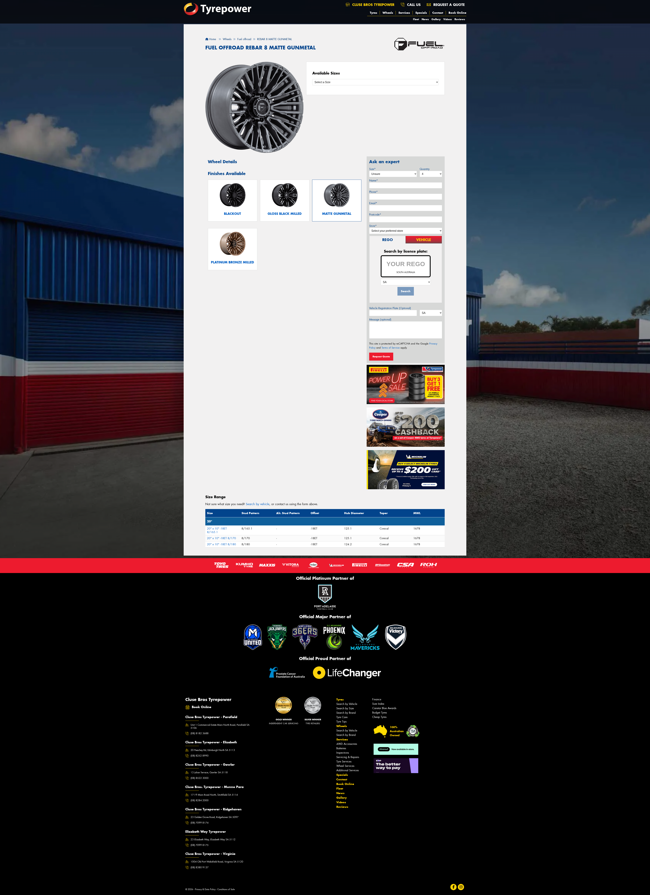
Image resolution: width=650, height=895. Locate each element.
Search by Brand (346, 713)
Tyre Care (342, 717)
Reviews (459, 19)
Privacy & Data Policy (205, 889)
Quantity (425, 169)
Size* (372, 169)
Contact (437, 13)
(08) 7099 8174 (200, 822)
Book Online (457, 13)
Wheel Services (345, 766)
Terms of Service (391, 347)
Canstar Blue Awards (384, 708)
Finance (376, 699)
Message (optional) (380, 319)
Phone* (373, 192)
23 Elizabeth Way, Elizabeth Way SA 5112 (213, 839)
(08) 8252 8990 (200, 755)
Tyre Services (343, 761)
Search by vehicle (257, 504)
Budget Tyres (379, 712)
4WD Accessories (346, 744)
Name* (373, 180)
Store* (373, 226)
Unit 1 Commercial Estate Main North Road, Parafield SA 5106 (220, 726)
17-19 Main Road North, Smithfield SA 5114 (214, 794)
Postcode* (375, 214)
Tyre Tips (341, 721)
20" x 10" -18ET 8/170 (221, 538)
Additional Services (347, 770)
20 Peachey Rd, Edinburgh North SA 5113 (213, 750)
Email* (373, 203)
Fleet (416, 19)
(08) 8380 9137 (200, 867)
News (425, 19)
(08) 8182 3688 (200, 733)
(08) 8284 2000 (200, 800)
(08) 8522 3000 (200, 778)
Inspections (342, 752)
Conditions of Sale (226, 889)
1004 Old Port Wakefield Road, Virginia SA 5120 (217, 861)
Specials (421, 13)
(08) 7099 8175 (200, 845)
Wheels (388, 13)
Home (212, 39)
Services (404, 13)
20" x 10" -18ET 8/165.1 (217, 530)
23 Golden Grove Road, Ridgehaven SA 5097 (215, 817)
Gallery (436, 19)
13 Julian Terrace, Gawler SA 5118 (209, 772)
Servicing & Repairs (347, 757)
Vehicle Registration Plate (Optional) (390, 308)
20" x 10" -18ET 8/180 (221, 544)
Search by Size (345, 708)
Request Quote (381, 356)
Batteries (341, 748)
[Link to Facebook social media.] (453, 887)
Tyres (373, 13)
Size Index (378, 704)
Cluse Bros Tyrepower (372, 5)
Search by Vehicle (346, 704)
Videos (447, 19)
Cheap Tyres (379, 717)
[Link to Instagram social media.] (461, 887)
